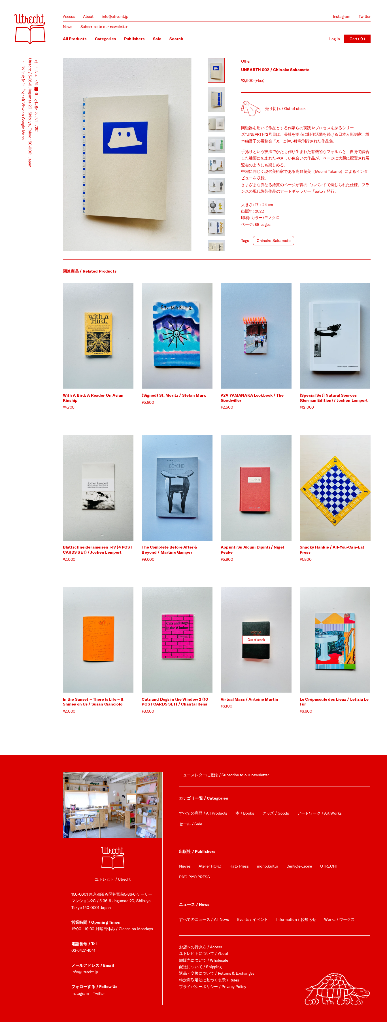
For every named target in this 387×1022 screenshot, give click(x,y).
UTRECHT (329, 866)
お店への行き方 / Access (200, 946)
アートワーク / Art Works (319, 813)
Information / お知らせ (296, 919)
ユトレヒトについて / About (203, 953)
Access (69, 16)
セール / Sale (190, 823)
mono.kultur (267, 866)
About (88, 16)
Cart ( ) (357, 38)
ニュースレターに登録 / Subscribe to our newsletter (224, 774)
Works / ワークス (339, 919)
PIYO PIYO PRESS (194, 876)
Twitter (365, 16)
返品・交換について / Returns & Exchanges (216, 973)
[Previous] (95, 154)
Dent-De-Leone (299, 866)
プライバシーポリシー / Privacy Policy (212, 986)
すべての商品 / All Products (203, 813)
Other (246, 61)
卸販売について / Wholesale (203, 960)
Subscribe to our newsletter (103, 26)
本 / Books (244, 813)
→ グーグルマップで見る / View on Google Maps (23, 98)
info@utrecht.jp (115, 16)
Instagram (341, 16)
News (67, 26)
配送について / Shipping (200, 966)
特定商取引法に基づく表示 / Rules (209, 980)
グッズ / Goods (275, 813)
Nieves (184, 866)
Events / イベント (252, 919)
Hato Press (238, 866)
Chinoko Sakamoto (274, 240)
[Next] (159, 154)
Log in (334, 38)
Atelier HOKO (210, 866)
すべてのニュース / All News (204, 919)
